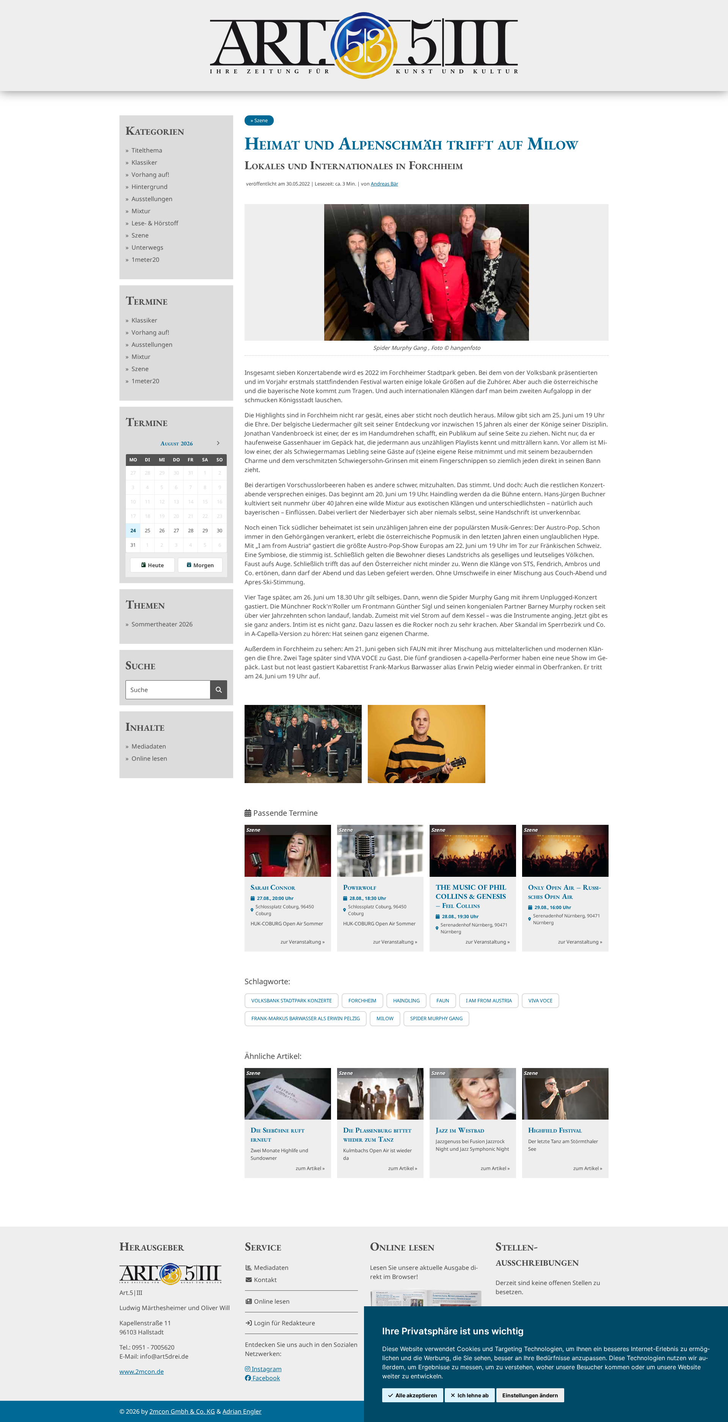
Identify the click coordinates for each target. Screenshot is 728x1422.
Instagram (266, 1369)
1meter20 (144, 259)
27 (176, 530)
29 (205, 530)
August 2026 (176, 443)
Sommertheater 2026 (161, 624)
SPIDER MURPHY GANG (436, 1018)
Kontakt (265, 1280)
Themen (145, 604)
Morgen (203, 565)
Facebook (265, 1378)
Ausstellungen (151, 199)
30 (219, 530)
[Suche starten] (218, 689)
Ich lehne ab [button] (473, 1395)
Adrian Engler (242, 1411)
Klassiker (143, 162)
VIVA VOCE (540, 1000)
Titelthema (146, 150)
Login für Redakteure (284, 1323)
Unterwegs (146, 247)
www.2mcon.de (141, 1371)
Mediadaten (148, 746)
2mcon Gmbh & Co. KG (182, 1411)
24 (133, 530)
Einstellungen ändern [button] (530, 1395)
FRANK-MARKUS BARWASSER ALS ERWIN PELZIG (305, 1018)
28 (190, 530)
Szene (139, 235)
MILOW (385, 1018)
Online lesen (148, 758)
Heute (156, 565)
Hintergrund (149, 186)
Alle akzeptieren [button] (416, 1395)
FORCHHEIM (362, 1000)
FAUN (442, 1000)
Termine (147, 300)
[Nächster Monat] (218, 443)
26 (162, 530)
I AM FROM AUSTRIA (489, 1000)
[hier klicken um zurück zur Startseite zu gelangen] (364, 45)
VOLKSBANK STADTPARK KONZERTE (291, 1000)
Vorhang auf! (149, 174)
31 (133, 544)
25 (147, 530)
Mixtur (140, 211)
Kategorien (155, 130)
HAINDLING (406, 1000)
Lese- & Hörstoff (154, 223)
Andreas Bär (384, 183)
